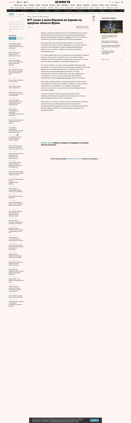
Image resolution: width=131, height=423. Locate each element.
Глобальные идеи (17, 5)
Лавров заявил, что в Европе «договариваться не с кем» (16, 280)
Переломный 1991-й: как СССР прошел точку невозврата (51, 13)
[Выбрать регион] (110, 2)
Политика (72, 5)
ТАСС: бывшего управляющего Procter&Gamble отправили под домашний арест (16, 130)
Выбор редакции (31, 13)
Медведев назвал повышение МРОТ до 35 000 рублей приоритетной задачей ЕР (16, 272)
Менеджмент (86, 5)
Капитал (57, 8)
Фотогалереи (114, 5)
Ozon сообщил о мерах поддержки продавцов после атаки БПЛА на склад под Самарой (16, 46)
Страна (62, 8)
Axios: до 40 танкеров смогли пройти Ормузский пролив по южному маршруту (16, 63)
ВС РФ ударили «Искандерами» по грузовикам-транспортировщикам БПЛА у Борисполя (16, 112)
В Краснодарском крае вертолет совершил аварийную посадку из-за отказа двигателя (15, 165)
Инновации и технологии (81, 8)
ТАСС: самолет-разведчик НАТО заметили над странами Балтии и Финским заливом (15, 214)
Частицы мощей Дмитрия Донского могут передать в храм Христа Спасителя (16, 204)
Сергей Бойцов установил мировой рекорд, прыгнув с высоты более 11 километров (16, 247)
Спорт (103, 8)
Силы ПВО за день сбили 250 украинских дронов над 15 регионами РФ (16, 94)
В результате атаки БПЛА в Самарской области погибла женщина (16, 263)
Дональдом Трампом (64, 78)
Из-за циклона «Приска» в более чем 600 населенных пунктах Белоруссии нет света (16, 72)
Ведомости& (43, 8)
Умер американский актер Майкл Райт (16, 197)
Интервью (101, 5)
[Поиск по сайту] (113, 2)
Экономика (31, 5)
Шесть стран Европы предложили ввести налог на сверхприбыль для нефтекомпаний (16, 102)
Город (37, 8)
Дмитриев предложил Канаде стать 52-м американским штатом (15, 54)
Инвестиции (45, 5)
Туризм (116, 8)
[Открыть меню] (122, 2)
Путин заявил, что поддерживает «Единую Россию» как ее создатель (16, 190)
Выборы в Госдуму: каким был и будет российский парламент (112, 13)
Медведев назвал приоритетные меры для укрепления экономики (15, 256)
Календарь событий (11, 14)
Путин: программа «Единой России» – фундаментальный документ (16, 182)
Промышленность (69, 8)
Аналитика (50, 8)
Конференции (109, 8)
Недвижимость (65, 5)
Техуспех (91, 8)
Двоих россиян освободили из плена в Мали (16, 80)
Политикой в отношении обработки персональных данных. (64, 421)
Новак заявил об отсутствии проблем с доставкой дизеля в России (16, 239)
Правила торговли (19, 8)
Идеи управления (29, 8)
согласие (55, 420)
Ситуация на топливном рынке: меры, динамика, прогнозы (81, 13)
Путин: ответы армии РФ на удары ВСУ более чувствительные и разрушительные (16, 156)
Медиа (58, 5)
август (20, 14)
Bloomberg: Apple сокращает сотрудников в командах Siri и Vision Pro (15, 222)
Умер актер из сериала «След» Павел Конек (15, 87)
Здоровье (97, 8)
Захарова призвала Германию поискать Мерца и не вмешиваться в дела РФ (16, 230)
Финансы (38, 5)
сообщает (68, 37)
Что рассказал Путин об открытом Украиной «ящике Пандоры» (15, 138)
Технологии (52, 5)
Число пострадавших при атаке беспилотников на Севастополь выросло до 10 (16, 147)
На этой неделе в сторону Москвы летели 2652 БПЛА (16, 296)
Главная (29, 16)
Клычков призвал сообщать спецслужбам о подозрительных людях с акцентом (16, 304)
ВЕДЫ (12, 8)
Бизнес (25, 5)
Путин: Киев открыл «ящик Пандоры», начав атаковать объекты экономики (16, 173)
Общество (79, 5)
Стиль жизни (94, 5)
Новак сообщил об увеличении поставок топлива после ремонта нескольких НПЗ (15, 289)
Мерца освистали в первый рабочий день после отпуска (16, 121)
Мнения (107, 5)
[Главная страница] (62, 2)
